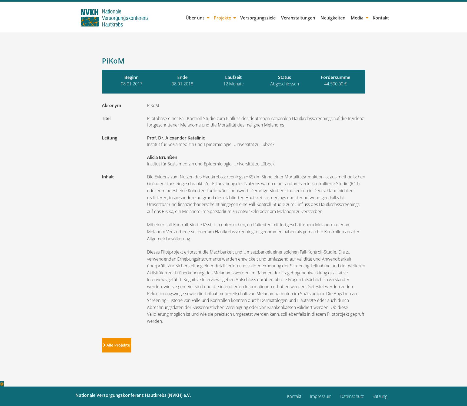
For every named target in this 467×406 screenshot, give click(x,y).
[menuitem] (197, 18)
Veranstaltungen (298, 18)
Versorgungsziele (258, 18)
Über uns (195, 18)
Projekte (222, 18)
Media (357, 18)
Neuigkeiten (333, 18)
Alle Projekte (117, 345)
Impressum (321, 396)
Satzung (379, 396)
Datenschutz (352, 396)
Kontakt (381, 18)
